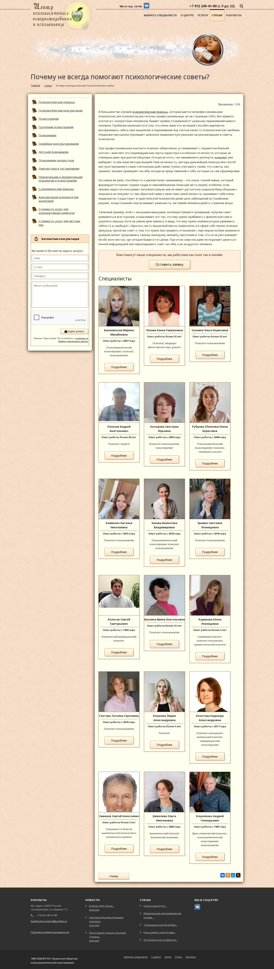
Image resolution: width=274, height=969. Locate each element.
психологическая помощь (150, 112)
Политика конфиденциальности (50, 932)
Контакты (233, 15)
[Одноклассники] (228, 875)
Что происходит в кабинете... (161, 940)
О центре (187, 15)
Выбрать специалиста (160, 15)
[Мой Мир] (233, 875)
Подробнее (119, 367)
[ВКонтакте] (222, 875)
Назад (114, 876)
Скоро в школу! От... (155, 906)
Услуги (203, 15)
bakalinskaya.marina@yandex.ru (49, 921)
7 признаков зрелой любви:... (161, 925)
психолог (221, 157)
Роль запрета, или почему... (160, 932)
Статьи (217, 15)
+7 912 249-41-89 (203, 6)
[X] (238, 875)
